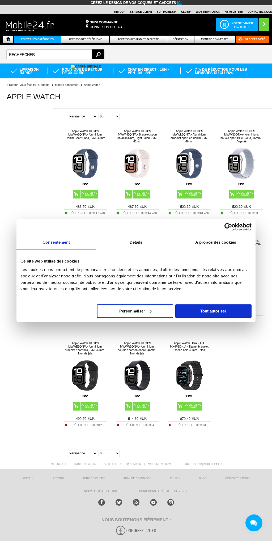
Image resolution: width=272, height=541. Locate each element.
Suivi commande (104, 22)
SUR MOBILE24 (167, 12)
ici (179, 3)
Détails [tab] (136, 242)
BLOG (203, 478)
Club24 (186, 12)
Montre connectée (214, 39)
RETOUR (119, 12)
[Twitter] (119, 502)
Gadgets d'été (255, 39)
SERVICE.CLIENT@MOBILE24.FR (200, 464)
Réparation (180, 39)
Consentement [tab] (56, 242)
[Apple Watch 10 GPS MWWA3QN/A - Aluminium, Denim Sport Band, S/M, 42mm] (85, 177)
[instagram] (170, 502)
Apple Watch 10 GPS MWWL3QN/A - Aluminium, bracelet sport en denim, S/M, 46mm (189, 136)
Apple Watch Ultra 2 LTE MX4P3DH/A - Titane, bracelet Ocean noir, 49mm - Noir (189, 346)
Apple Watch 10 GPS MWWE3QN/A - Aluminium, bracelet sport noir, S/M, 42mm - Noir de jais (85, 348)
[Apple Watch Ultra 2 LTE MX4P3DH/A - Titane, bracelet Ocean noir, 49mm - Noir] (189, 389)
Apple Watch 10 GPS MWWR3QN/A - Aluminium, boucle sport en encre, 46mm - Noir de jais (137, 348)
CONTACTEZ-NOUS (260, 12)
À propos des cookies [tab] (215, 242)
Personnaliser (132, 311)
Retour (13, 84)
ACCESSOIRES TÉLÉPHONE (85, 39)
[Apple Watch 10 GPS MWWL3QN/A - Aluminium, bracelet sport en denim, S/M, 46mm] (189, 177)
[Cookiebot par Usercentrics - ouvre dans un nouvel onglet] (228, 227)
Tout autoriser (213, 311)
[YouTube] (153, 502)
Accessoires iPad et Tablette (138, 39)
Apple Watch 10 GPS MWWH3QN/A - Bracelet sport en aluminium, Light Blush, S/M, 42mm (137, 136)
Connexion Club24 (106, 26)
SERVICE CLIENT (141, 12)
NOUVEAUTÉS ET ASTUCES (102, 491)
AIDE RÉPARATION (208, 12)
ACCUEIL (28, 478)
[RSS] (136, 502)
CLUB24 (175, 478)
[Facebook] (101, 502)
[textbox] (55, 54)
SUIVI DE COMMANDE (137, 478)
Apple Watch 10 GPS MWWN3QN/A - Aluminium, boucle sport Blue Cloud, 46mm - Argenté (241, 136)
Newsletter (234, 12)
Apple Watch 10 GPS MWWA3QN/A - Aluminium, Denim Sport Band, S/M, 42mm (85, 134)
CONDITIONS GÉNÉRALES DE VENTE (163, 491)
